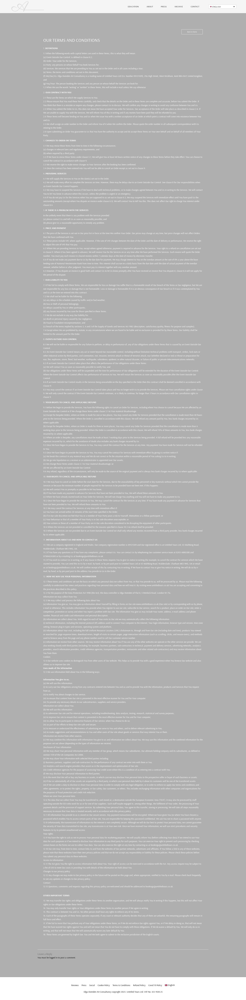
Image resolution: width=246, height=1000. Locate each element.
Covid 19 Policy (155, 985)
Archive (179, 6)
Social (92, 985)
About (150, 6)
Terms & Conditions (121, 985)
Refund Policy (139, 985)
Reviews (75, 985)
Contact (195, 6)
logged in (53, 957)
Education (133, 6)
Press (164, 6)
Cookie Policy (104, 985)
